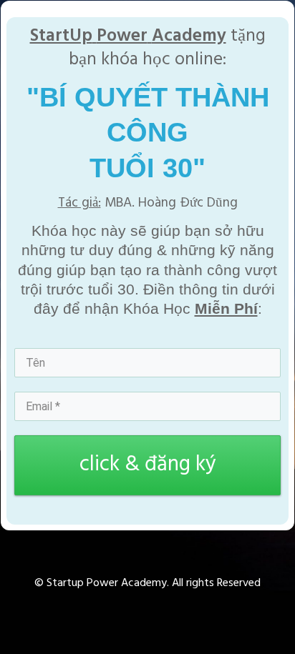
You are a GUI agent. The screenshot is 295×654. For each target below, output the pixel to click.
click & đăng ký (147, 464)
